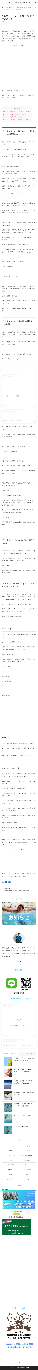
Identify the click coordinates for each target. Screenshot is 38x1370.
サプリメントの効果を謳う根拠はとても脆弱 (14, 114)
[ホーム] (2, 7)
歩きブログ (27, 1160)
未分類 (10, 1160)
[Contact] (20, 960)
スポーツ (28, 1150)
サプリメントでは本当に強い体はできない (14, 117)
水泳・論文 (10, 1169)
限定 (28, 1179)
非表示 (18, 108)
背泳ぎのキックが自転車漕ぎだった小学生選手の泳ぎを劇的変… (24, 1105)
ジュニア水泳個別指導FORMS (19, 2)
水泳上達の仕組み (27, 1169)
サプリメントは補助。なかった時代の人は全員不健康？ (17, 111)
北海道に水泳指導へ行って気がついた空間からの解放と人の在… (24, 1082)
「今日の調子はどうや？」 (21, 1126)
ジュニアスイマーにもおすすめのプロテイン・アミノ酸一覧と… (24, 1070)
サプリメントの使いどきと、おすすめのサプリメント (16, 119)
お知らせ (28, 1146)
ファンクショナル (10, 1155)
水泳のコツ (27, 1164)
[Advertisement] (19, 64)
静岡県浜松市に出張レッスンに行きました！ (24, 1093)
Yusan (8, 888)
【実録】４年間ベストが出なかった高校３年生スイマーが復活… (24, 1059)
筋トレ (27, 1174)
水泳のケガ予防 (23, 7)
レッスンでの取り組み (28, 1053)
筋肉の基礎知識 (10, 1179)
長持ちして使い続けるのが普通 (23, 1115)
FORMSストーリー (10, 1053)
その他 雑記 (10, 1150)
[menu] (35, 2)
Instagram (19, 1362)
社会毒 (29, 7)
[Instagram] (17, 960)
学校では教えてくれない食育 (12, 7)
